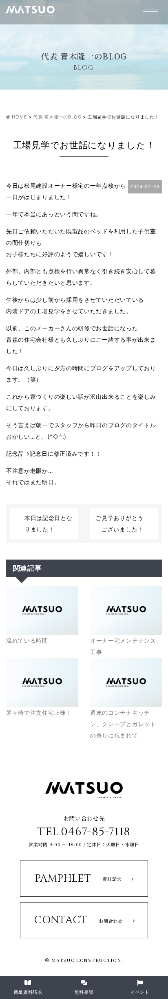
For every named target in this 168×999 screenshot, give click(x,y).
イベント (140, 992)
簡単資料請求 (28, 992)
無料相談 (84, 992)
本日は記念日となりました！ (48, 523)
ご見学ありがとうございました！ (119, 523)
